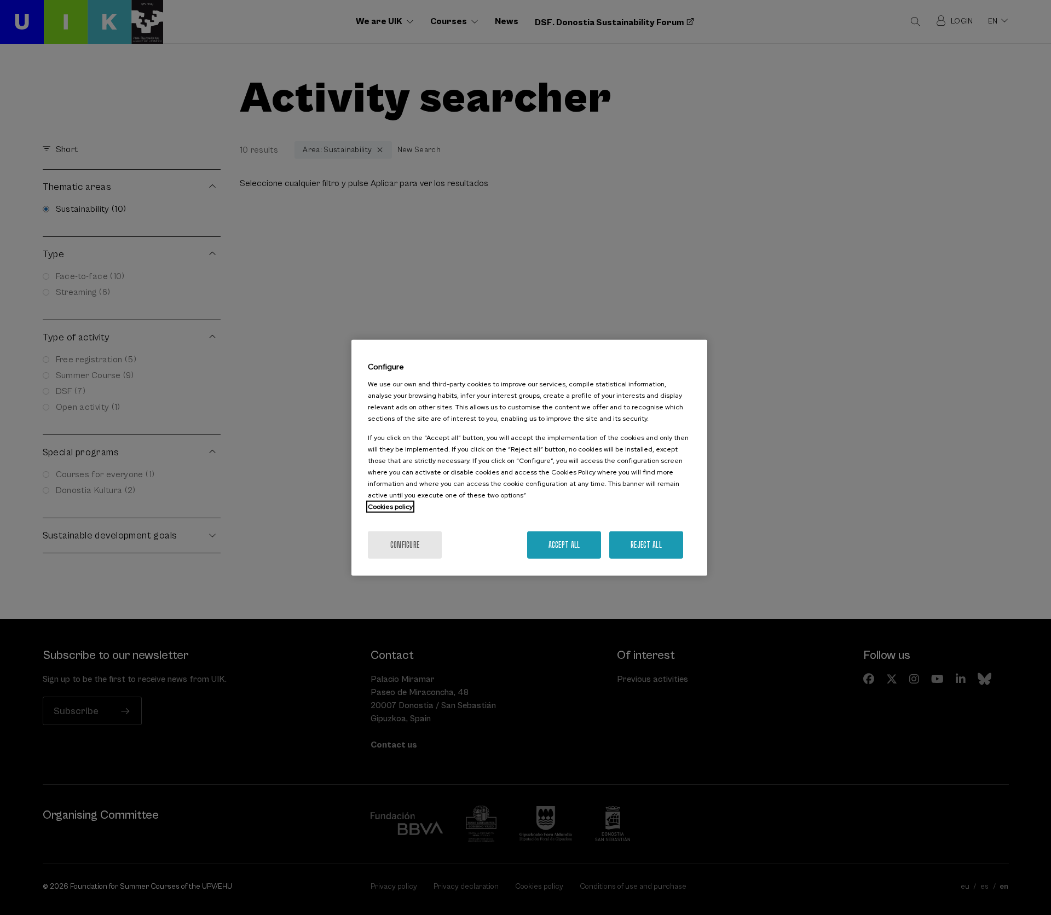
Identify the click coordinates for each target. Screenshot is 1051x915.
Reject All (646, 544)
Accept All (564, 544)
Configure (405, 544)
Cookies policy (390, 506)
